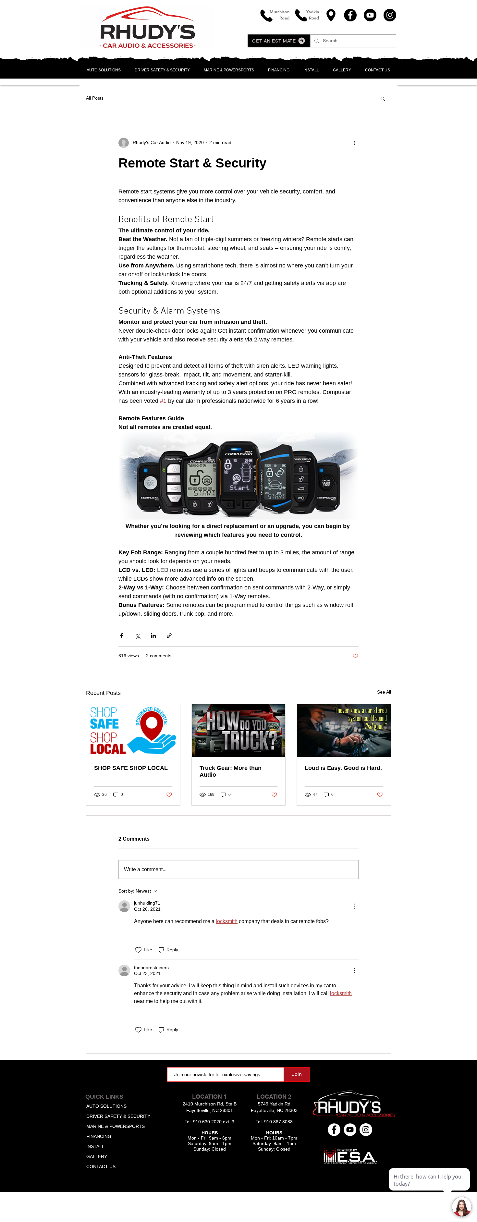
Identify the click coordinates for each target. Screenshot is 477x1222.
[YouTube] (370, 15)
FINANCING (98, 1136)
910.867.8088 (278, 1121)
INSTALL (95, 1146)
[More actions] (355, 143)
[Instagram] (390, 15)
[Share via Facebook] (121, 636)
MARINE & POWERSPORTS (115, 1126)
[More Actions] (355, 906)
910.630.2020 (208, 1121)
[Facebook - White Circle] (334, 1129)
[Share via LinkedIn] (153, 636)
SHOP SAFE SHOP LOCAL (131, 768)
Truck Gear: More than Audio (231, 771)
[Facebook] (350, 15)
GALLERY (96, 1156)
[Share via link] (169, 636)
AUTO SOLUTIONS (106, 1106)
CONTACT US (101, 1166)
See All (384, 692)
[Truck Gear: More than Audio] (239, 730)
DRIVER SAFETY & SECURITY (118, 1116)
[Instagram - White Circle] (366, 1129)
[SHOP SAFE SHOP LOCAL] (133, 730)
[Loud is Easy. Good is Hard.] (344, 730)
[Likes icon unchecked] (138, 950)
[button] (279, 40)
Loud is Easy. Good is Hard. (343, 768)
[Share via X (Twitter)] (137, 636)
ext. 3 (228, 1121)
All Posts (95, 98)
